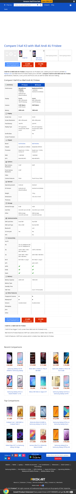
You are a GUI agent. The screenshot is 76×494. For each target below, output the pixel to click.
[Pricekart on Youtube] (9, 458)
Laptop (20, 465)
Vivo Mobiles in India (24, 469)
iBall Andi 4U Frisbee (39, 59)
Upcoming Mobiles (64, 469)
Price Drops (38, 466)
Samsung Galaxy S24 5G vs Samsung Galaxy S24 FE (61, 392)
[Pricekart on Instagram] (23, 455)
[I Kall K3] (20, 53)
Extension (23, 482)
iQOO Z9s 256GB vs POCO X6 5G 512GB (61, 369)
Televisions (55, 465)
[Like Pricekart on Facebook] (12, 455)
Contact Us (52, 482)
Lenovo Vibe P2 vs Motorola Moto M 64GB (38, 446)
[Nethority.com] (43, 485)
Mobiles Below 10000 (47, 471)
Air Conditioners (44, 465)
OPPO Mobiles (37, 469)
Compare (46, 5)
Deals (6, 9)
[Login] (70, 4)
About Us (16, 482)
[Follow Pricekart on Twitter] (19, 455)
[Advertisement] (38, 27)
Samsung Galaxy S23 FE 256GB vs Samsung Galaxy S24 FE (15, 370)
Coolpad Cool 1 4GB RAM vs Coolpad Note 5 (14, 423)
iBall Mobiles (35, 143)
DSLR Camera (65, 465)
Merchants (59, 482)
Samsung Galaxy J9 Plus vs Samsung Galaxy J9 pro (61, 423)
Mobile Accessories (31, 465)
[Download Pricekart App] (35, 457)
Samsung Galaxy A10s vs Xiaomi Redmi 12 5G (15, 392)
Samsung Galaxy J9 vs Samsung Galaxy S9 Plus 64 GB (61, 447)
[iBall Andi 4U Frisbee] (34, 53)
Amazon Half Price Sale (31, 1)
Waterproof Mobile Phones (30, 471)
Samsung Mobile (10, 469)
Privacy (29, 482)
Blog (52, 5)
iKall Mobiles (22, 143)
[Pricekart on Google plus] (16, 455)
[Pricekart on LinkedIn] (5, 458)
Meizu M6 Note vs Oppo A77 (38, 392)
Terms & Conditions (38, 482)
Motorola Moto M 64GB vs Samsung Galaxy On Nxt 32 (38, 423)
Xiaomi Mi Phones (50, 469)
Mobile (8, 465)
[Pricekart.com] (38, 479)
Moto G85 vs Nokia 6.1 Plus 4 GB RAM (38, 369)
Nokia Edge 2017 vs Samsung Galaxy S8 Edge (15, 446)
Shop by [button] (8, 5)
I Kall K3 (24, 58)
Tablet (14, 465)
